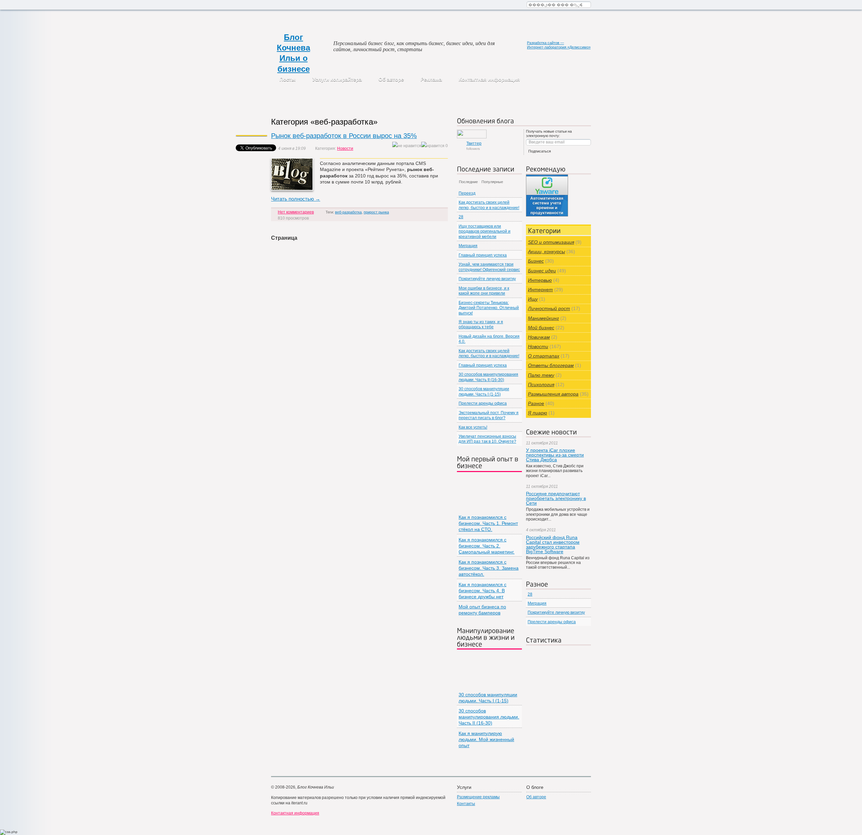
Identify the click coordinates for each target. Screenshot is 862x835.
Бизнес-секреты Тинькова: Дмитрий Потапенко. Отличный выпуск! (489, 307)
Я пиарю (537, 412)
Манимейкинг (543, 318)
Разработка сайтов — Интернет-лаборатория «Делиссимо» (559, 45)
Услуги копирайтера (337, 79)
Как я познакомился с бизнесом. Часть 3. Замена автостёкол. (489, 568)
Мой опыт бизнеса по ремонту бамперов (482, 609)
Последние (468, 182)
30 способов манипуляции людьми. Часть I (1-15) (484, 391)
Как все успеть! (473, 427)
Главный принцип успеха (483, 255)
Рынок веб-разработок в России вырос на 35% (344, 135)
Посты (287, 79)
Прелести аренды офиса (483, 403)
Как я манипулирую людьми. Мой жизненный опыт (486, 739)
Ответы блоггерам (551, 365)
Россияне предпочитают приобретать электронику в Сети (556, 498)
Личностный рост (549, 308)
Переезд (467, 193)
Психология (541, 384)
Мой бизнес (541, 327)
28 (461, 216)
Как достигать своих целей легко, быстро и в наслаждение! (489, 205)
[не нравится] (406, 146)
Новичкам (539, 337)
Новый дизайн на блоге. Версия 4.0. (489, 339)
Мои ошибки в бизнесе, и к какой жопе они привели (484, 291)
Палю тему (541, 375)
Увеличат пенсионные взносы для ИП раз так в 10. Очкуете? (487, 439)
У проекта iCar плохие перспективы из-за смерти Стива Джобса (555, 454)
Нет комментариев (296, 212)
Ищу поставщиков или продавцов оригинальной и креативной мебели (484, 231)
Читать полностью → (295, 199)
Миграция (468, 245)
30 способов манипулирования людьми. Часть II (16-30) (488, 377)
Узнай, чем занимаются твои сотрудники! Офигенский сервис (489, 267)
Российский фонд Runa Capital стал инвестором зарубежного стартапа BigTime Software (552, 544)
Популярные (492, 182)
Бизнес (536, 261)
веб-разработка (348, 212)
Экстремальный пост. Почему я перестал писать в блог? (489, 415)
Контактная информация (489, 79)
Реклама (431, 79)
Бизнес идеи (542, 270)
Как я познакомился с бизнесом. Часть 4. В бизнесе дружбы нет (482, 590)
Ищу (533, 299)
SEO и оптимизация (551, 242)
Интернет (540, 289)
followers (474, 146)
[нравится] (432, 146)
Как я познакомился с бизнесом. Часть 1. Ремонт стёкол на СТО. (488, 523)
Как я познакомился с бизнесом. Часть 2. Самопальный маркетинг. (487, 546)
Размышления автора (553, 394)
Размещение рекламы (478, 797)
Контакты (466, 803)
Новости (345, 148)
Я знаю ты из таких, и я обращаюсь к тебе (481, 324)
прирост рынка (376, 212)
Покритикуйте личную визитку (487, 278)
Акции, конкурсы (546, 251)
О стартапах (543, 356)
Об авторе (391, 79)
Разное (536, 403)
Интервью (540, 280)
